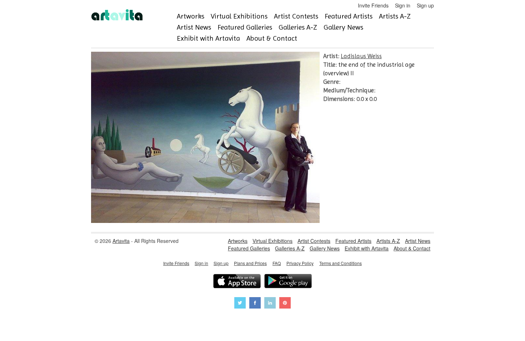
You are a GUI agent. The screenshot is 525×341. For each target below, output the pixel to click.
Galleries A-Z (298, 27)
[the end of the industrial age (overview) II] (205, 220)
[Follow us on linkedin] (270, 303)
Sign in (402, 5)
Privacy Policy (300, 263)
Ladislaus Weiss (361, 56)
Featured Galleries (245, 27)
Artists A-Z (395, 16)
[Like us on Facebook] (255, 303)
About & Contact (271, 38)
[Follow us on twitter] (240, 303)
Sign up (425, 5)
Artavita (121, 240)
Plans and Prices (250, 263)
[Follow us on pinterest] (285, 303)
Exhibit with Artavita (208, 38)
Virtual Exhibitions (239, 16)
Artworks (190, 16)
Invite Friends (373, 5)
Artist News (194, 27)
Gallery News (343, 27)
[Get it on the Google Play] (288, 282)
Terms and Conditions (340, 263)
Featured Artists (348, 16)
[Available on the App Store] (237, 282)
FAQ (276, 263)
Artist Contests (296, 16)
